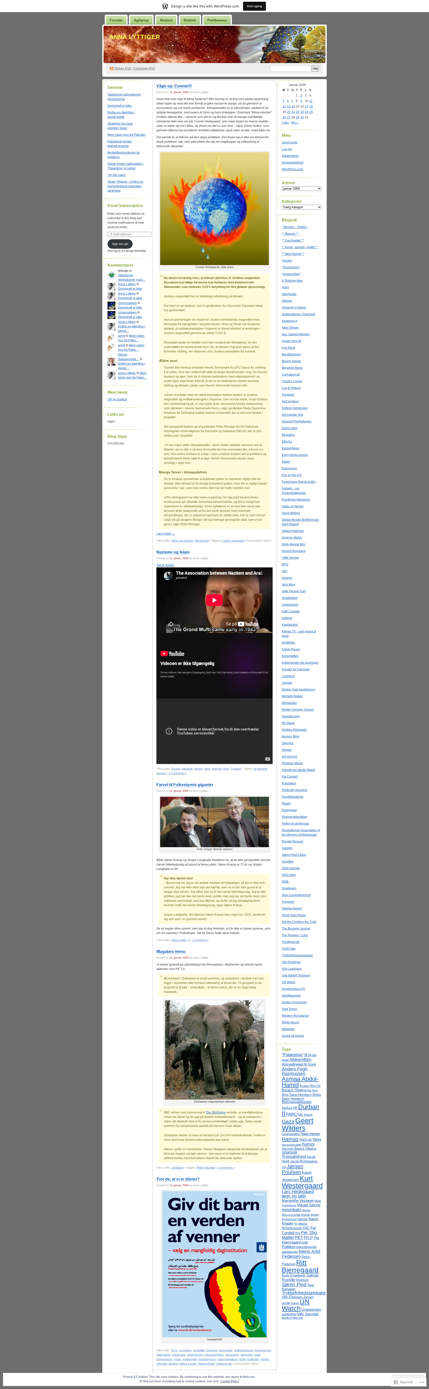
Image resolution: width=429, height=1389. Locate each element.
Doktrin (190, 20)
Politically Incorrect (294, 790)
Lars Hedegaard (298, 1191)
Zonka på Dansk (293, 1036)
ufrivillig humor (290, 1303)
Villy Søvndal (307, 1314)
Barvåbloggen (291, 354)
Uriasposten (311, 1309)
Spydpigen (289, 888)
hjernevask (178, 1354)
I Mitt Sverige (290, 557)
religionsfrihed (206, 1363)
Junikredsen (290, 604)
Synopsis (288, 901)
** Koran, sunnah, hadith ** (300, 247)
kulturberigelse (207, 1359)
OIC (306, 1228)
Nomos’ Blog (290, 736)
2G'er (174, 1350)
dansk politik (178, 939)
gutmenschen (263, 1350)
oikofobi (173, 1363)
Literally (287, 683)
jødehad (217, 768)
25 (311, 112)
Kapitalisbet (290, 624)
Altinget (287, 301)
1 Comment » (200, 939)
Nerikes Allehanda (294, 729)
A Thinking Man (292, 280)
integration (247, 1354)
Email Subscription (125, 206)
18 (311, 106)
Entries (123, 68)
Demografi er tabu (119, 105)
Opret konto (289, 142)
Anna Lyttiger (134, 37)
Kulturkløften (290, 656)
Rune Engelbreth (294, 1275)
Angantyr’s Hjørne (294, 307)
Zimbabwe (177, 1167)
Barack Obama (294, 1090)
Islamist (287, 578)
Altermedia (289, 294)
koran (177, 1359)
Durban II (300, 1110)
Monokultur (289, 703)
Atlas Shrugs (290, 327)
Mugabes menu (170, 951)
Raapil (286, 803)
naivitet (264, 1359)
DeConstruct (290, 401)
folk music (305, 1114)
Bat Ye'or (312, 1090)
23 (302, 112)
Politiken (288, 1247)
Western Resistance (295, 1015)
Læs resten (165, 533)
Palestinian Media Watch (298, 770)
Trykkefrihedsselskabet (297, 955)
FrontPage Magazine (296, 499)
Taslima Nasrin (292, 908)
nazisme (161, 773)
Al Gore (310, 1064)
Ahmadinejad (292, 1064)
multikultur (253, 1359)
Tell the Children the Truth (299, 922)
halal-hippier (163, 1354)
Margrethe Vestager (298, 1200)
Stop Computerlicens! (296, 895)
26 (284, 117)
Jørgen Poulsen (292, 1169)
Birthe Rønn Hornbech (301, 1097)
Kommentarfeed (292, 162)
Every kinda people (295, 455)
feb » (294, 122)
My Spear (288, 723)
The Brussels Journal (296, 928)
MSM (242, 1359)
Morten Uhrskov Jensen (298, 709)
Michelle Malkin (292, 696)
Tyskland (235, 768)
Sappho (287, 848)
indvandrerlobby (214, 1354)
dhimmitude (226, 1350)
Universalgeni (127, 303)
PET (299, 1237)
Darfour (287, 1108)
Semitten (288, 861)
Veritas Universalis (294, 1002)
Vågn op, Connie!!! (174, 86)
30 (302, 117)
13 (288, 106)
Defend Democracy (295, 408)
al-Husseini (260, 768)
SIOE (285, 881)
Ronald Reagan (292, 841)
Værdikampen (291, 995)
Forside (116, 20)
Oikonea (287, 743)
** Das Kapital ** (293, 240)
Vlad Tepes (289, 1009)
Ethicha (287, 441)
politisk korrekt (188, 1363)
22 (297, 112)
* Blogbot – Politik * (295, 227)
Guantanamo (291, 1134)
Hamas (290, 1139)
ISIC (284, 571)
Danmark (211, 1350)
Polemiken (289, 783)
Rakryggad (289, 810)
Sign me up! (120, 244)
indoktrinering (195, 1354)
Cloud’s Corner (292, 381)
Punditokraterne (292, 797)
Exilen (286, 461)
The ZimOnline (216, 1112)
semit (121, 336)
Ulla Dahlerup (291, 962)
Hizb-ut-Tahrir (310, 1139)
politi (304, 1242)
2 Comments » (177, 773)
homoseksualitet (291, 1144)
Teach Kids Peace (294, 915)
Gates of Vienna (292, 506)
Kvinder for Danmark (296, 669)
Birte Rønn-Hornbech (297, 1095)
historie (198, 768)
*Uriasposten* (291, 274)
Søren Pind (294, 1284)
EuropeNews (290, 448)
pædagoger (290, 1252)
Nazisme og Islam (172, 552)
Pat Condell (290, 776)
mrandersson (291, 716)
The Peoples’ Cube (295, 935)
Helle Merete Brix (293, 544)
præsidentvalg (306, 1247)
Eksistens (288, 435)
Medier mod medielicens (298, 689)
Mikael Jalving (308, 1205)
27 (288, 117)
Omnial (286, 750)
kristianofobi (189, 1359)
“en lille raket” (116, 175)
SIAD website (291, 868)
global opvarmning (182, 540)
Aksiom (166, 20)
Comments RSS (144, 68)
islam (207, 768)
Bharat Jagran (291, 361)
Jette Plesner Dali (294, 591)
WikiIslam (288, 1029)
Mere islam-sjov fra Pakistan (126, 135)
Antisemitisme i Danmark (298, 314)
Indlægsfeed (290, 156)
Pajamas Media (292, 763)
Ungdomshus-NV (293, 989)
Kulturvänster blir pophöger (300, 662)
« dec (285, 122)
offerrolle (161, 1363)
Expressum (289, 468)
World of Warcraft (292, 1317)
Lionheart (288, 676)
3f (305, 1055)
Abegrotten (300, 1059)
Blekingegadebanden (297, 1102)
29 (297, 117)
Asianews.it (289, 321)
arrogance (185, 1350)
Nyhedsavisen (292, 1228)
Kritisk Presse (291, 649)
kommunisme (164, 1359)
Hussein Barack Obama (299, 1148)
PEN (297, 1233)
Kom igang (254, 6)
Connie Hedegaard (233, 540)
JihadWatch (290, 598)
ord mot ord (289, 756)
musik (305, 1214)
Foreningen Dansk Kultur (299, 482)
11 (311, 101)
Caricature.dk (291, 374)
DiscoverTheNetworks (297, 421)
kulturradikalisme (227, 1359)
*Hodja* (287, 260)
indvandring (232, 1354)
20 (288, 112)
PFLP (308, 1238)
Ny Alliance (300, 1223)
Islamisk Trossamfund (294, 1154)
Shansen (302, 1280)
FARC (291, 1114)
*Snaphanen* (291, 267)
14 (293, 106)
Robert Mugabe (205, 1167)
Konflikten (288, 642)
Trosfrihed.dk (290, 942)
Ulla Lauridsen (292, 969)
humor (308, 1144)
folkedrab (187, 768)
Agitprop (141, 20)
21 (293, 112)
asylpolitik (199, 1350)
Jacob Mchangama (303, 1161)
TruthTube (289, 948)
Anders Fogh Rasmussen (294, 1071)
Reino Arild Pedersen (301, 1254)
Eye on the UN (291, 475)
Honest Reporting (294, 551)
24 (306, 112)
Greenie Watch (292, 537)
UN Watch (288, 982)
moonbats (291, 1209)
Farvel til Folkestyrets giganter (184, 785)
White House (290, 1022)
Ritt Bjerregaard (300, 1266)
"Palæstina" (292, 1054)
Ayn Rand (288, 347)
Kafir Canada (291, 611)
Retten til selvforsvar (295, 823)
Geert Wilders (291, 513)
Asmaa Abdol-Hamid (300, 1082)
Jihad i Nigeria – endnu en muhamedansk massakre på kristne (125, 186)
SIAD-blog (289, 875)
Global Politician (293, 531)
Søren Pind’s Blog (294, 855)
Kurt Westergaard (302, 1182)
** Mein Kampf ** (293, 254)
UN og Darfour (117, 399)
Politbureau (217, 20)
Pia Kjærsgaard (300, 1240)
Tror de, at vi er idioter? (178, 1179)
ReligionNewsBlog (294, 817)
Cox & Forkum (291, 388)
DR (295, 1108)
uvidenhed (289, 1314)
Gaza (288, 1121)
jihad (226, 768)
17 (306, 106)
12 (284, 106)
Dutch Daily (289, 428)
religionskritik (224, 1363)
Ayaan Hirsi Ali (291, 341)
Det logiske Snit (292, 415)
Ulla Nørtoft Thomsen (296, 975)
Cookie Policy (229, 1381)
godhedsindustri (243, 1350)
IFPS (285, 564)
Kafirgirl (287, 618)
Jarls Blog (288, 584)
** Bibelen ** (290, 234)
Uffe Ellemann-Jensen (298, 1297)
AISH (285, 287)
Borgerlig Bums (292, 368)
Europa (175, 768)
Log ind (287, 149)
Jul (284, 1167)
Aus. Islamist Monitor (296, 334)
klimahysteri (202, 540)
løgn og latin (294, 1196)
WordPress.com (292, 169)
